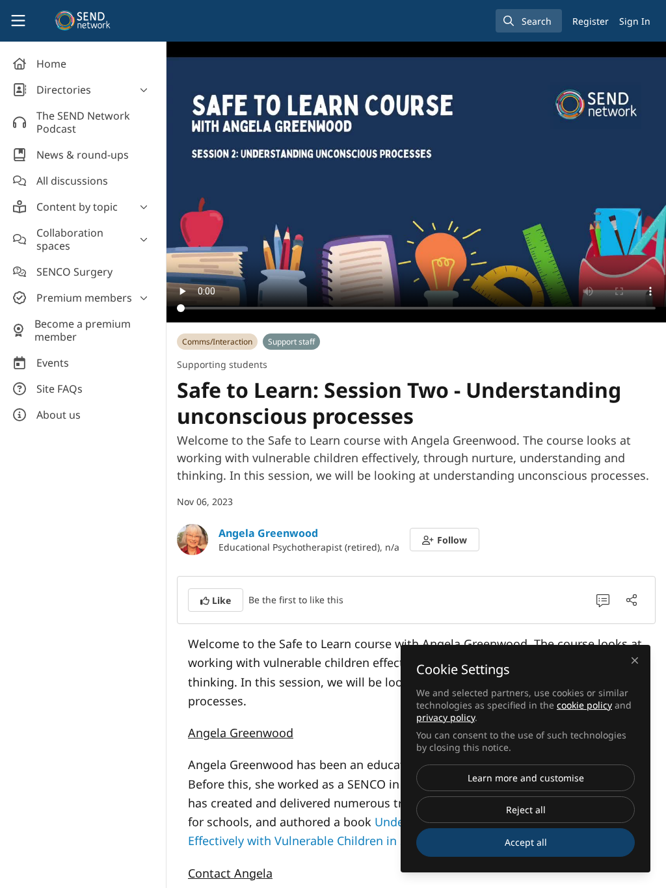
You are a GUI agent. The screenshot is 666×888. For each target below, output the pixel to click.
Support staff (291, 341)
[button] (444, 539)
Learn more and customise (526, 778)
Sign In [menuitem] (634, 21)
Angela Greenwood (268, 533)
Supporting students (222, 364)
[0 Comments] (603, 600)
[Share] (632, 600)
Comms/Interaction (217, 341)
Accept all (526, 842)
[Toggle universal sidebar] (18, 21)
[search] (529, 21)
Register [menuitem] (590, 21)
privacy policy (445, 717)
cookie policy (584, 705)
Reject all (526, 809)
